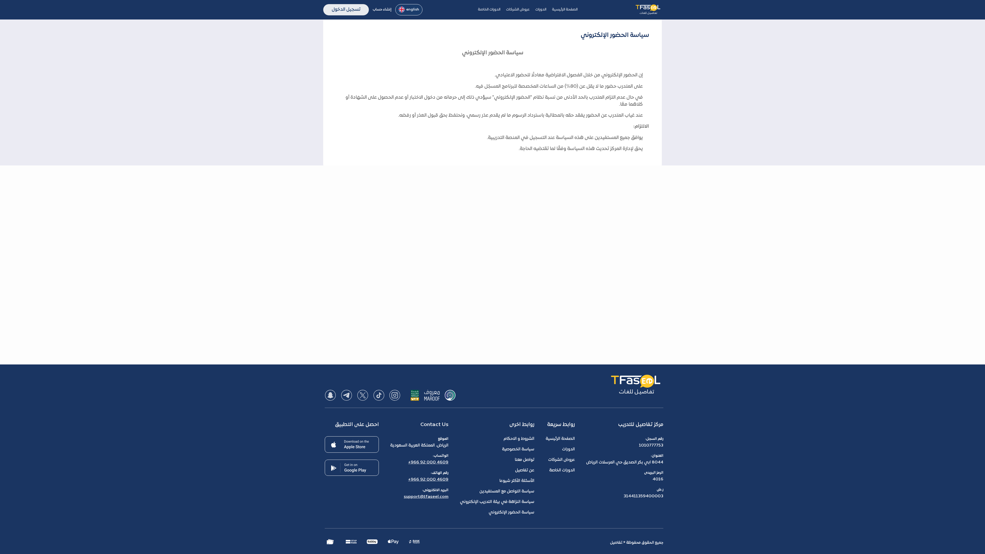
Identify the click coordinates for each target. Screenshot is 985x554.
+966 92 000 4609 (428, 462)
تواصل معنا (524, 459)
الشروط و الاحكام (519, 438)
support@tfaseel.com (426, 496)
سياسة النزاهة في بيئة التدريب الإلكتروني (497, 501)
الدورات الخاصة (562, 470)
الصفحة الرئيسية (560, 438)
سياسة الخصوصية (518, 449)
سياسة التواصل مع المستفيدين (506, 491)
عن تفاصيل (524, 470)
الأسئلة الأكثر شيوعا (516, 480)
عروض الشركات (561, 459)
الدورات (568, 449)
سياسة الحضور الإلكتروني (511, 512)
